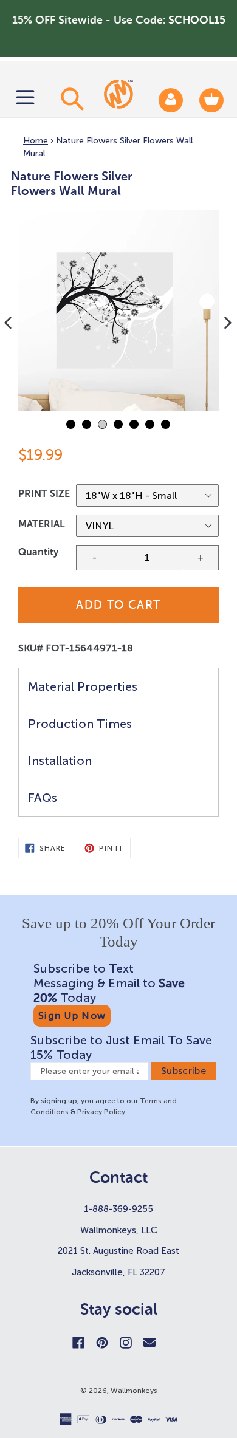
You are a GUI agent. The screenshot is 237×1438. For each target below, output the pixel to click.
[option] (118, 310)
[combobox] (70, 98)
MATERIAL (41, 524)
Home (35, 140)
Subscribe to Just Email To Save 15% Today (121, 1047)
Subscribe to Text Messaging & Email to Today (109, 983)
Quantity (38, 552)
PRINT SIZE (44, 493)
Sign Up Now (72, 1015)
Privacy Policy (101, 1112)
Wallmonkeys (134, 1390)
